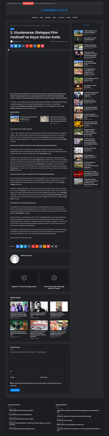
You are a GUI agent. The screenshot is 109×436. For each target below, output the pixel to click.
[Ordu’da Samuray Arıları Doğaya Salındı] (78, 81)
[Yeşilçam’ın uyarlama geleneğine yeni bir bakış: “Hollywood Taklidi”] (59, 306)
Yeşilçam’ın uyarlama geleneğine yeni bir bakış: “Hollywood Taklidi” (57, 314)
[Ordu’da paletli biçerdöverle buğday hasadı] (14, 119)
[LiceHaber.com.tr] (54, 10)
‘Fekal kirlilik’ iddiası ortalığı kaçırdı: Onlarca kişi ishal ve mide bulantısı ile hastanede (91, 182)
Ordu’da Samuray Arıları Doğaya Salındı (91, 79)
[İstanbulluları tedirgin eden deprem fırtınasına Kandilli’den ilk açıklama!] (78, 174)
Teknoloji (61, 17)
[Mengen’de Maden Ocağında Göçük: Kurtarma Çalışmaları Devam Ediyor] (78, 132)
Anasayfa (34, 17)
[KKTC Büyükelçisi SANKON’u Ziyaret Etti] (78, 157)
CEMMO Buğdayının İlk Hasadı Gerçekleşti (90, 31)
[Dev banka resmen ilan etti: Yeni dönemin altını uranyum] (78, 124)
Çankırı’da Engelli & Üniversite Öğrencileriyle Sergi (91, 116)
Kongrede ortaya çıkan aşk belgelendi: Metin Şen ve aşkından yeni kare (58, 333)
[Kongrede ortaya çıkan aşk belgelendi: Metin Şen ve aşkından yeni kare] (59, 325)
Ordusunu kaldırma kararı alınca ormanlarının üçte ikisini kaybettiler (91, 165)
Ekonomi (47, 17)
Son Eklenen (86, 25)
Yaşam (68, 17)
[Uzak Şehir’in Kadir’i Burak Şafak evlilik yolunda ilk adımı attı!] (19, 325)
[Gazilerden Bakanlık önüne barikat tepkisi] (78, 47)
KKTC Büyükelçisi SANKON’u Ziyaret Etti (90, 156)
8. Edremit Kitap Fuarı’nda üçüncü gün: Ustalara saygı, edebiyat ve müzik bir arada (18, 314)
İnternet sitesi (43, 377)
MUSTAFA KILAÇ (17, 41)
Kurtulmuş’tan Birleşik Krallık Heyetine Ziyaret (91, 108)
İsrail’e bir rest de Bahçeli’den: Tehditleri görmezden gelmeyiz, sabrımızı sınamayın (90, 54)
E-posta (12, 377)
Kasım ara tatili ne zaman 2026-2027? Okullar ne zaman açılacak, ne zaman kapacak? (38, 334)
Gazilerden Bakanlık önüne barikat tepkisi (45, 3)
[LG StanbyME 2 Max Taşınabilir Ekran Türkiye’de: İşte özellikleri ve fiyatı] (78, 71)
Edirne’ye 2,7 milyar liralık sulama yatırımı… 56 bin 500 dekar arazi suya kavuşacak (58, 119)
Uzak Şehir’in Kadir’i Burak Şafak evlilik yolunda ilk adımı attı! (18, 333)
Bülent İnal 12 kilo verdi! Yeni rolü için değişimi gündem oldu (38, 314)
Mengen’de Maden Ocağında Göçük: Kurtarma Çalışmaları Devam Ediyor (90, 132)
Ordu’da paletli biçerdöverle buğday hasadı (90, 63)
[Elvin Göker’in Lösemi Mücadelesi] (78, 88)
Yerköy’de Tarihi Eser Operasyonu (90, 149)
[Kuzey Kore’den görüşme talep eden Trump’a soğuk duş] (78, 95)
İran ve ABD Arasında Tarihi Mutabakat (90, 38)
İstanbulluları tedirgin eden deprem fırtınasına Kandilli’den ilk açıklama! (91, 173)
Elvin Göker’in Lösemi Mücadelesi (90, 86)
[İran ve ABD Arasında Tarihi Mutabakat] (78, 40)
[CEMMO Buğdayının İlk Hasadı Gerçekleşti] (78, 33)
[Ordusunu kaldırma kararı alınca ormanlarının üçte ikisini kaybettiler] (78, 165)
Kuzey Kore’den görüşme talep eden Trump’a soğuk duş (91, 94)
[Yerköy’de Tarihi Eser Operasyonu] (78, 150)
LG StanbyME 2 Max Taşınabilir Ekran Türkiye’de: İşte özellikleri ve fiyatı (89, 71)
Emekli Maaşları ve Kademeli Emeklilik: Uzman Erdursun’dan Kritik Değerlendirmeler (91, 141)
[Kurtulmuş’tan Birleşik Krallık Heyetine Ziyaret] (78, 109)
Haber (41, 17)
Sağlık (54, 17)
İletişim (75, 17)
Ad (11, 371)
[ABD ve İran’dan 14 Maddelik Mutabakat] (78, 102)
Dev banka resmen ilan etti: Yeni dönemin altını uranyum (91, 123)
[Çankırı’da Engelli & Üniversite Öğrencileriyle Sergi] (78, 117)
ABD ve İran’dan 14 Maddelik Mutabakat (90, 101)
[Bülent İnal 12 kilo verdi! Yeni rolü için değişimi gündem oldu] (39, 306)
